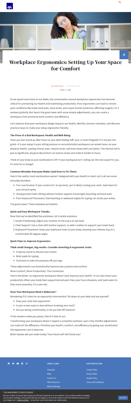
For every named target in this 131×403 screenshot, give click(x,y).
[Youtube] (18, 364)
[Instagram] (27, 364)
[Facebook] (9, 364)
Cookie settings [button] (23, 400)
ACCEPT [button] (123, 398)
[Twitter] (13, 364)
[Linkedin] (22, 364)
